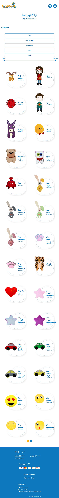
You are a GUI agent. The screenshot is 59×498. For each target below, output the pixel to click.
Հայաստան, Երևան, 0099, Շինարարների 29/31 (30, 491)
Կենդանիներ (29, 45)
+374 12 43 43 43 (23, 489)
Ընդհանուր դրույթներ (19, 455)
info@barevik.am (24, 487)
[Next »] (34, 441)
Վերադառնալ (5, 27)
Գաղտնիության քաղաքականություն (19, 457)
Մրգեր (29, 50)
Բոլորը (29, 35)
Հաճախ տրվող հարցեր (35, 455)
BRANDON (38, 496)
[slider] (4, 60)
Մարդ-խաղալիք (29, 40)
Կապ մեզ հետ (33, 456)
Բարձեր (29, 55)
